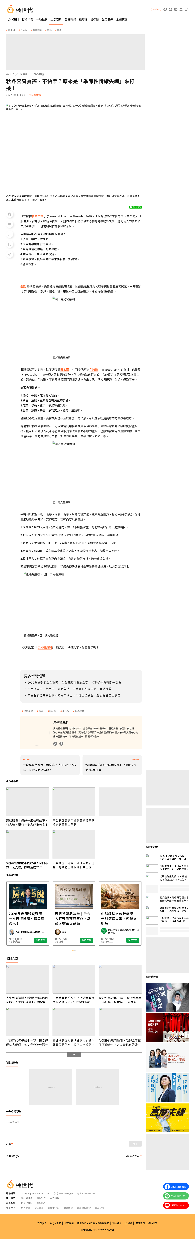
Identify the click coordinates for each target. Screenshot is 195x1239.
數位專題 (107, 19)
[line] (170, 9)
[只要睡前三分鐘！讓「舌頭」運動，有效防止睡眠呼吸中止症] (74, 844)
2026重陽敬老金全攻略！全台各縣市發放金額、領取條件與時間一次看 (174, 857)
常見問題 (68, 1208)
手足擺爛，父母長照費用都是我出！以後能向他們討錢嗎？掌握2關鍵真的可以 (174, 919)
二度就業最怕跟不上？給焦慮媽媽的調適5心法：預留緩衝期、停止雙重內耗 (74, 1000)
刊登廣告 (42, 1223)
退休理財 (13, 19)
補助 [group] (49, 30)
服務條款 (81, 1223)
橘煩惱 (83, 19)
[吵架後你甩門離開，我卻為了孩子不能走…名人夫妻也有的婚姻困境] (120, 1022)
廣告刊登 (41, 1198)
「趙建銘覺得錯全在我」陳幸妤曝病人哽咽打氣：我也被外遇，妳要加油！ (27, 1042)
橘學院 (94, 19)
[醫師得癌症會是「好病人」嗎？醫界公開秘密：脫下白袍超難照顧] (74, 1022)
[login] (181, 9)
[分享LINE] (9, 224)
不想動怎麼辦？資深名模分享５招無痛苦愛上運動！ (74, 822)
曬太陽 (52, 711)
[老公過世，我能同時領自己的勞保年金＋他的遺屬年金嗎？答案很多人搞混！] (152, 900)
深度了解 (40, 940)
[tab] (73, 950)
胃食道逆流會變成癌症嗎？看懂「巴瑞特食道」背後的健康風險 (174, 909)
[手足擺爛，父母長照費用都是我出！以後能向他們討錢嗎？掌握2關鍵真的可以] (152, 920)
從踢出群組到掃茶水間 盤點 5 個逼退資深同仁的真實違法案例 (173, 878)
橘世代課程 (26, 1203)
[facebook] (165, 9)
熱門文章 (152, 847)
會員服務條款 (84, 1208)
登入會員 (39, 1208)
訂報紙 (128, 1223)
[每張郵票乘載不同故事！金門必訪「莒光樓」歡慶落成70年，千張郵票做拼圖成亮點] (27, 844)
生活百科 (56, 19)
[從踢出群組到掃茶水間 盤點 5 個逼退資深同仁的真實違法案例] (152, 879)
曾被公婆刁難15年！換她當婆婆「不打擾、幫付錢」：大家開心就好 (120, 1000)
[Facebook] (61, 744)
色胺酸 (65, 711)
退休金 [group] (23, 30)
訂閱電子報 (53, 1208)
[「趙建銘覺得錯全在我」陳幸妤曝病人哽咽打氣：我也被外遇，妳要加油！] (27, 1022)
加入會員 (25, 1208)
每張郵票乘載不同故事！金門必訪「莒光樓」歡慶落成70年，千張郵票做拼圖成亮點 (27, 865)
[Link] (55, 744)
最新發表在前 (132, 1156)
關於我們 (140, 1223)
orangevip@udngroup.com (35, 1193)
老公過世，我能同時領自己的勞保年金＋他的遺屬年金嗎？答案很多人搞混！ (174, 899)
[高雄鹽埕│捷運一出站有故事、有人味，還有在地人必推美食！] (27, 801)
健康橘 (24, 74)
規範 (8, 1143)
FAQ (52, 1223)
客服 (58, 1223)
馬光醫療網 (34, 95)
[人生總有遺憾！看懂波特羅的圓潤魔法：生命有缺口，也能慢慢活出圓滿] (27, 979)
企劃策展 (121, 19)
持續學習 (27, 19)
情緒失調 (28, 711)
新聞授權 (69, 1223)
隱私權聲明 (103, 1223)
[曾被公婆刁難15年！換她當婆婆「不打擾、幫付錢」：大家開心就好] (120, 979)
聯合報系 (117, 1223)
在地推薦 (42, 19)
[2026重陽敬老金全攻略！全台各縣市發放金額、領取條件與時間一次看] (152, 858)
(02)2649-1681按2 (63, 1193)
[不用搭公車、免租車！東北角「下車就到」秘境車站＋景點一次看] (152, 868)
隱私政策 (99, 1208)
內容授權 (54, 1198)
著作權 (92, 1223)
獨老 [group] (59, 30)
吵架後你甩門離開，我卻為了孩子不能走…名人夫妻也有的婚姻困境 (120, 1042)
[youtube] (175, 9)
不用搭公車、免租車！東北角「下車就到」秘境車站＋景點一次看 (174, 867)
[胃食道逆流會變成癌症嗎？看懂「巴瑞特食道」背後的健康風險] (152, 910)
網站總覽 (152, 1223)
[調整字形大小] (9, 254)
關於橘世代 (26, 1198)
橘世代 (10, 74)
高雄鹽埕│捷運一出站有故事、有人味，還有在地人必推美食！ (27, 822)
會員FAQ (41, 1203)
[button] (186, 9)
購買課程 (156, 9)
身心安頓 (39, 74)
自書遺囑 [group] (37, 30)
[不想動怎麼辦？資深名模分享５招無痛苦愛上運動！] (74, 801)
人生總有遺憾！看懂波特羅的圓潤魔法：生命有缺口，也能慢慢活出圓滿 (27, 1000)
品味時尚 (70, 19)
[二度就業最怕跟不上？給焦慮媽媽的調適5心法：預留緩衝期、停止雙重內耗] (74, 979)
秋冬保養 (79, 711)
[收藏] (9, 244)
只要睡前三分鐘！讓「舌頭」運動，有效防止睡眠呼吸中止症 (74, 865)
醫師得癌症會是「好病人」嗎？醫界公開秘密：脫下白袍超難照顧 (74, 1042)
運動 (41, 711)
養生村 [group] (11, 30)
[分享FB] (9, 214)
